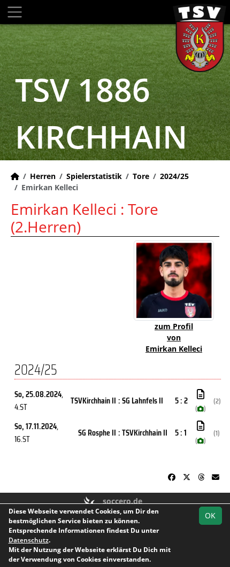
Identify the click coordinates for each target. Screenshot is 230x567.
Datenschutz (29, 540)
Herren (43, 176)
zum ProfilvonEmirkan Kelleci (173, 337)
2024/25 (174, 176)
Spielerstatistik (94, 176)
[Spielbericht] (200, 394)
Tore (141, 176)
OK (210, 515)
